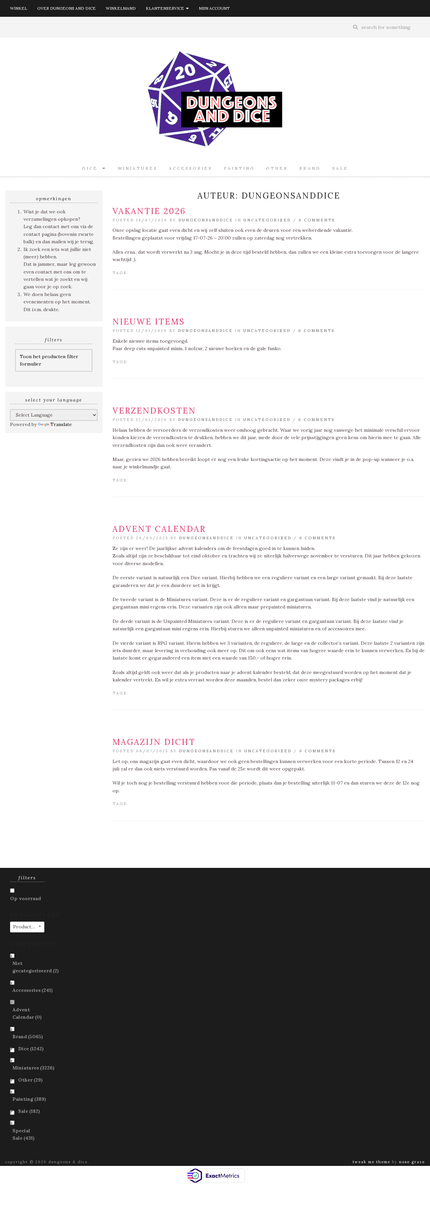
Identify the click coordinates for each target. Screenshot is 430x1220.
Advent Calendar (159, 529)
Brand (310, 168)
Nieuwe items (149, 322)
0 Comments (317, 220)
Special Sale (23, 1134)
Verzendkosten (154, 411)
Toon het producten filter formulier (49, 360)
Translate (61, 424)
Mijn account (214, 8)
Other (277, 168)
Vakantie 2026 (149, 211)
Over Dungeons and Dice (66, 8)
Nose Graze (412, 1162)
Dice (92, 168)
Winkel (18, 8)
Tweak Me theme (371, 1162)
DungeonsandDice (205, 220)
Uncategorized (267, 220)
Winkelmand (121, 8)
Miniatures (138, 168)
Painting (239, 168)
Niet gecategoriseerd (35, 967)
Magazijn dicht (154, 742)
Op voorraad (25, 898)
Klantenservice (166, 8)
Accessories (190, 168)
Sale (340, 168)
